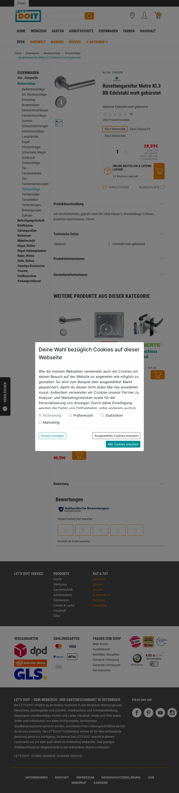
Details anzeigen (52, 435)
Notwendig (52, 415)
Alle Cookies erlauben (123, 444)
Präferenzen (83, 415)
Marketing (51, 422)
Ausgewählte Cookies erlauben (116, 435)
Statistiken (114, 415)
